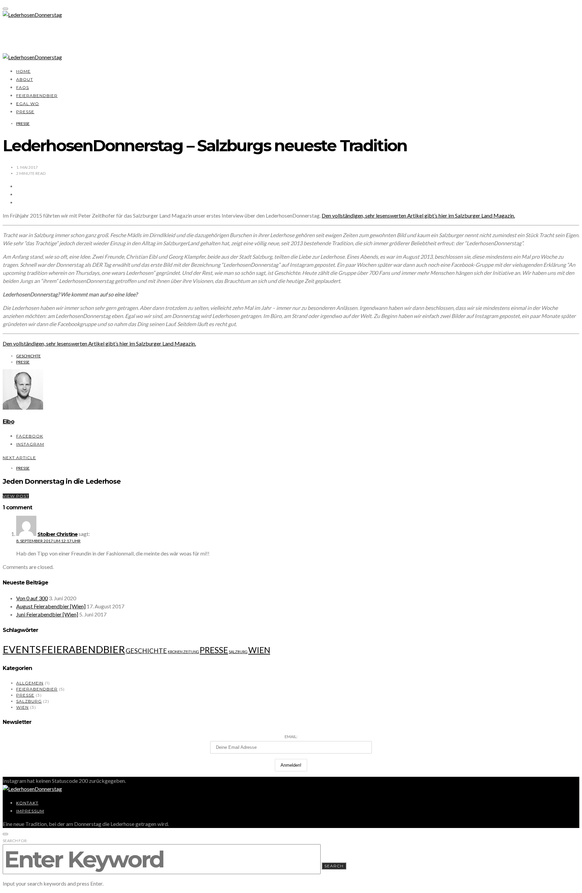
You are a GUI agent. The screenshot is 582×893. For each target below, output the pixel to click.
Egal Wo (27, 103)
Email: (291, 736)
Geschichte (28, 355)
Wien (259, 650)
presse (23, 361)
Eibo (8, 421)
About (24, 79)
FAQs (22, 87)
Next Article (19, 457)
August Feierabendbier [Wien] (51, 606)
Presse (25, 111)
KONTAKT (27, 802)
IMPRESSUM (30, 811)
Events (22, 649)
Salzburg (238, 651)
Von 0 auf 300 (32, 598)
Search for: (15, 840)
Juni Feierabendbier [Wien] (47, 614)
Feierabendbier (37, 95)
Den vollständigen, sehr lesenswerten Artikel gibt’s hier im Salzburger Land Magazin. (418, 215)
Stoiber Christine (57, 534)
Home (23, 71)
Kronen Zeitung (183, 651)
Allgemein (29, 682)
